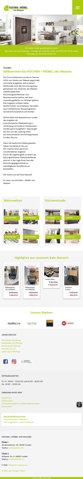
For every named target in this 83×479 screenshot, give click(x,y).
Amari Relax (50, 279)
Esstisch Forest (68, 288)
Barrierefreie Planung (11, 346)
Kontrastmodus (11, 419)
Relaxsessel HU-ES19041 (10, 288)
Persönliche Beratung (11, 340)
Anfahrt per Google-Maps (13, 471)
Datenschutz (7, 401)
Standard (24, 419)
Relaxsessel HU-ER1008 (30, 288)
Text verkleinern (27, 422)
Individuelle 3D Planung (12, 343)
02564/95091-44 (16, 459)
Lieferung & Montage (11, 351)
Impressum (7, 398)
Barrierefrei (7, 406)
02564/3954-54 (16, 448)
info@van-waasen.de (17, 465)
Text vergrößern (11, 422)
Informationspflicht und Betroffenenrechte (20, 403)
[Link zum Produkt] (11, 274)
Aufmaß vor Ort (9, 349)
